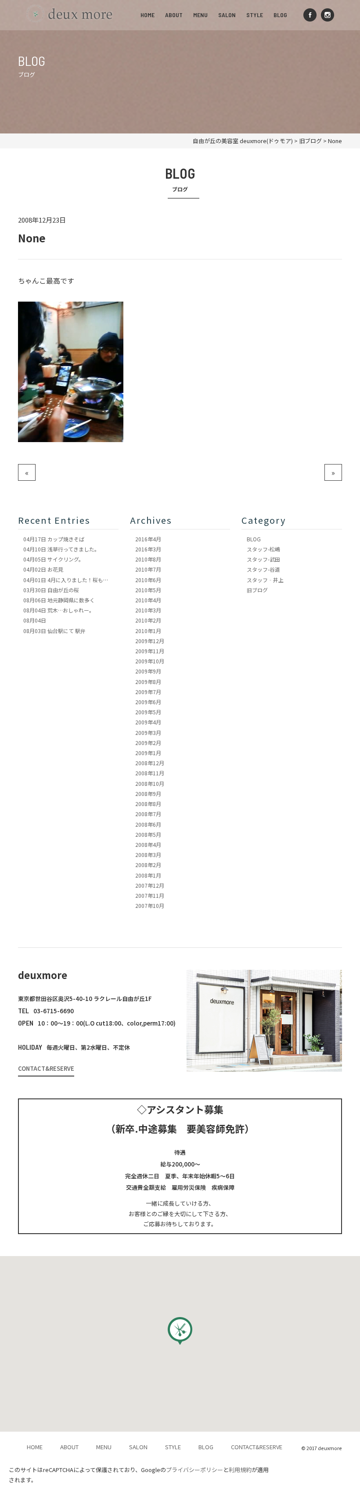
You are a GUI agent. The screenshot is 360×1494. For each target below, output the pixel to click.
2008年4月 (148, 844)
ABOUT (174, 14)
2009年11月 (149, 651)
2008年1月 (148, 875)
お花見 (43, 569)
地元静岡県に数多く (59, 600)
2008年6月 (148, 824)
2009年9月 (148, 671)
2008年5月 (148, 834)
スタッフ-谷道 (263, 569)
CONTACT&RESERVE (46, 1068)
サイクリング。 (53, 559)
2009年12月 (149, 640)
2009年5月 (148, 712)
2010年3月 (148, 610)
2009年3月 (148, 732)
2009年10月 (149, 661)
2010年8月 (148, 559)
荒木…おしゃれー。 (58, 610)
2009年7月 (148, 691)
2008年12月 (149, 763)
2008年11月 (149, 773)
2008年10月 (149, 783)
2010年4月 (148, 600)
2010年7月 (148, 569)
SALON (227, 14)
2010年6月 (148, 579)
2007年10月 (149, 905)
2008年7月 (148, 813)
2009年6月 (148, 702)
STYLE (254, 14)
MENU (200, 14)
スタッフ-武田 (263, 559)
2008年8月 (148, 803)
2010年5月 (148, 590)
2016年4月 (148, 539)
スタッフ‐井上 (265, 579)
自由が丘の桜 (51, 590)
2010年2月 (148, 620)
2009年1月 (148, 752)
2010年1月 (148, 630)
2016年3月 (148, 549)
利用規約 (240, 1469)
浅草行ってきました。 (61, 549)
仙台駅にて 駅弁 (54, 630)
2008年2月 (148, 864)
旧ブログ (257, 590)
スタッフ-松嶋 (263, 549)
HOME (147, 14)
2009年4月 (148, 722)
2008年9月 (148, 793)
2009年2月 (148, 742)
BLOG (280, 14)
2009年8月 (148, 681)
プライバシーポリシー (194, 1469)
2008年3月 (148, 854)
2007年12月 (149, 885)
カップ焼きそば (53, 539)
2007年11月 (149, 895)
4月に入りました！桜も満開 (68, 579)
